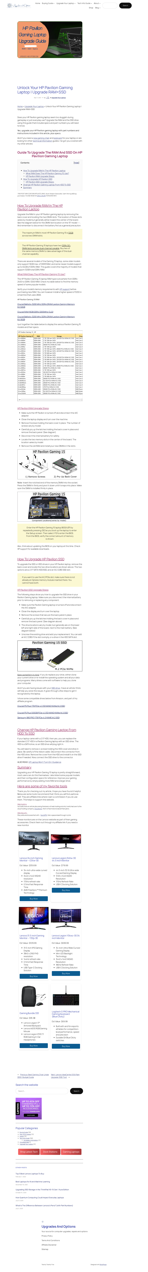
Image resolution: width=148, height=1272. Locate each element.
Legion (22, 1136)
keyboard (58, 138)
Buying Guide (24, 1132)
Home (20, 106)
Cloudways (38, 809)
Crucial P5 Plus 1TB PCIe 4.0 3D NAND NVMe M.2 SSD (41, 706)
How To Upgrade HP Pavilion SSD (37, 179)
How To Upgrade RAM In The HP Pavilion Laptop (44, 170)
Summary (27, 187)
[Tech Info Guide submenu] (91, 3)
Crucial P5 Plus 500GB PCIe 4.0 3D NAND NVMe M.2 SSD (42, 712)
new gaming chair (41, 138)
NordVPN (44, 815)
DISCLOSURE (41, 196)
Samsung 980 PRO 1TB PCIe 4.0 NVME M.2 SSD (38, 717)
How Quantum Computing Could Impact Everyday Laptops (40, 1198)
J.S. (47, 97)
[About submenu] (99, 3)
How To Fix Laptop (25, 1134)
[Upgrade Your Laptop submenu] (75, 3)
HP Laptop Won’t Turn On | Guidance (45, 762)
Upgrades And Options (59, 1226)
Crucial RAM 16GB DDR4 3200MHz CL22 (35, 311)
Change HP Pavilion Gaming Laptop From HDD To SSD (47, 184)
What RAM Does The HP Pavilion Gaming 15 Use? (47, 173)
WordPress (103, 1264)
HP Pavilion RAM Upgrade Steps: (40, 176)
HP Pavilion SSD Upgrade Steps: (40, 182)
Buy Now (34, 898)
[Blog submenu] (99, 7)
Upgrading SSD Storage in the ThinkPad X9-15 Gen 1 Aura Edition (42, 1190)
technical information (42, 140)
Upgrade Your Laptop (59, 98)
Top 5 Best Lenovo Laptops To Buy (30, 1174)
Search (125, 5)
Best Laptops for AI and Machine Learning (33, 1182)
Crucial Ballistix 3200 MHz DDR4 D (32, 304)
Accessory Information (31, 1140)
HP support (65, 289)
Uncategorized (24, 1142)
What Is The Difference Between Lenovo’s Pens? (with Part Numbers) (44, 1205)
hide (76, 162)
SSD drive (55, 688)
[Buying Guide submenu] (53, 3)
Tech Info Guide (24, 1138)
